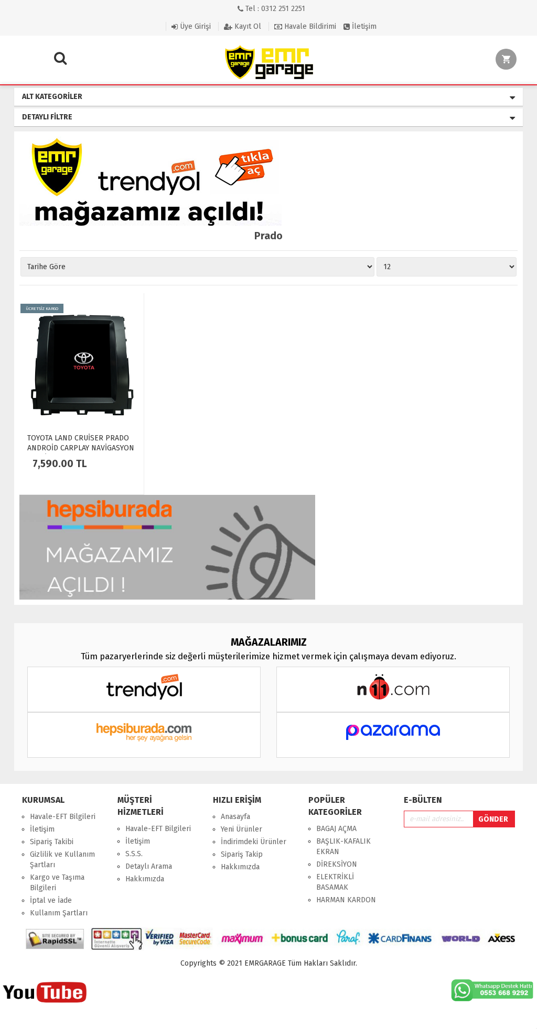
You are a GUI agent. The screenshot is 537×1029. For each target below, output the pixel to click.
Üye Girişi (194, 26)
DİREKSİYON (336, 864)
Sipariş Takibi (51, 841)
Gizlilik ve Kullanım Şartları (62, 859)
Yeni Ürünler (241, 829)
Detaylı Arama (148, 866)
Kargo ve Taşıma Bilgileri (57, 882)
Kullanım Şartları (59, 913)
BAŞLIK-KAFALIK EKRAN (343, 846)
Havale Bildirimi (309, 26)
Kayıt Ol (246, 26)
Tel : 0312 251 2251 (274, 8)
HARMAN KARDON (346, 899)
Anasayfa (235, 816)
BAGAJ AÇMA (336, 828)
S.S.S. (134, 853)
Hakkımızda (144, 879)
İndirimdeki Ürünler (253, 841)
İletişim (363, 26)
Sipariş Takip (242, 854)
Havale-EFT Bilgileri (62, 816)
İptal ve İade (51, 900)
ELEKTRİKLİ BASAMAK (335, 882)
